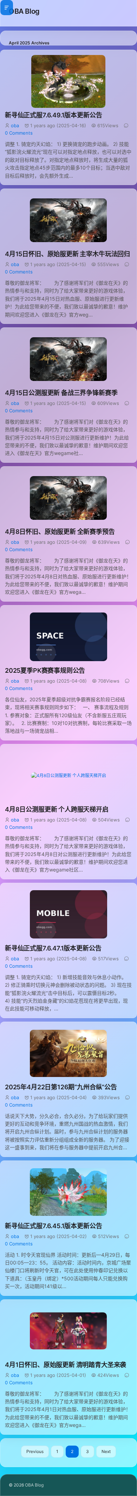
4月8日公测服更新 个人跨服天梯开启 (57, 809)
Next (106, 1451)
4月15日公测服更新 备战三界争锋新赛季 (61, 392)
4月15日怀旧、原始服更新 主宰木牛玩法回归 (67, 254)
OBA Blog (24, 11)
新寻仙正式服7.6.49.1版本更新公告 (53, 115)
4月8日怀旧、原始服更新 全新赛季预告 (60, 531)
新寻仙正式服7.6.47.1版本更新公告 (53, 948)
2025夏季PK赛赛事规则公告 (45, 670)
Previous (35, 1451)
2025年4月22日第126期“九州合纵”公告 (61, 1087)
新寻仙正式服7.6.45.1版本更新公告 (53, 1226)
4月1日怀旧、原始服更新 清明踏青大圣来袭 (65, 1364)
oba (15, 125)
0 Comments (19, 133)
